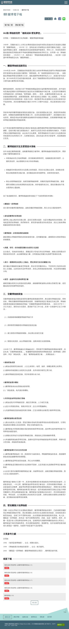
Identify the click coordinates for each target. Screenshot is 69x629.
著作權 (49, 617)
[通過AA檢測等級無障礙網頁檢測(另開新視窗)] (60, 624)
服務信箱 (25, 617)
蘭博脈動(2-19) (9, 595)
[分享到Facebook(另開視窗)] (59, 18)
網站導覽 (16, 617)
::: (0, 14)
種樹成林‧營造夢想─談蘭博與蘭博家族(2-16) (18, 572)
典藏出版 (16, 10)
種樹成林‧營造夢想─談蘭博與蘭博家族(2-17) (18, 580)
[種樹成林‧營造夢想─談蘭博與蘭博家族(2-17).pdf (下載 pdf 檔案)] (6, 583)
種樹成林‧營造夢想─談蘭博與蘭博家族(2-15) (18, 565)
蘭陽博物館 (6, 10)
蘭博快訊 (34, 617)
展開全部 (7, 617)
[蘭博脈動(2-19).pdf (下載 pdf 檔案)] (6, 598)
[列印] (55, 18)
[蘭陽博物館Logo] (7, 2)
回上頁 (34, 602)
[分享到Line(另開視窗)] (64, 18)
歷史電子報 (19, 25)
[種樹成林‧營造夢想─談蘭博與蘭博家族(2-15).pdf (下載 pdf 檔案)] (6, 568)
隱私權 (42, 617)
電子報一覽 (9, 25)
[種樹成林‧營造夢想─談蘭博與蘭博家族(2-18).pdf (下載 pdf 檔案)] (6, 590)
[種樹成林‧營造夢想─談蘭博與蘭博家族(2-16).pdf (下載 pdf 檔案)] (6, 575)
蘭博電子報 (25, 10)
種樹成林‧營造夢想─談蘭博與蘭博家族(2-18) (18, 588)
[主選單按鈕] (66, 2)
